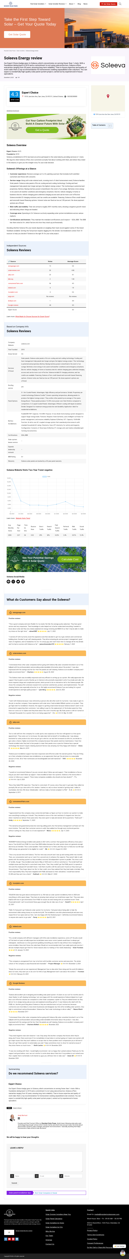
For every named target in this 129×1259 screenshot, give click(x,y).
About (71, 4)
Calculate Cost (70, 559)
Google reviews (13, 305)
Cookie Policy (92, 1239)
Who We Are (50, 1231)
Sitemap (49, 1240)
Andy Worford (22, 1115)
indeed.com (12, 288)
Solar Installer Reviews (57, 4)
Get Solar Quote (109, 4)
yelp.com (11, 275)
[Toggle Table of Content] (109, 125)
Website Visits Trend (23, 518)
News (85, 4)
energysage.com (13, 266)
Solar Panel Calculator (54, 1219)
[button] (108, 96)
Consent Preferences (95, 1243)
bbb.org (10, 279)
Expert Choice (17, 1108)
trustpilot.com (13, 292)
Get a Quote (42, 130)
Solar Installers (21, 51)
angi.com (11, 296)
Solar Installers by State (55, 1223)
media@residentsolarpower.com (106, 1214)
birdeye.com (12, 301)
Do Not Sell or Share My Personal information (104, 1247)
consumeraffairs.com (15, 283)
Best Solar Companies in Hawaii (46, 1193)
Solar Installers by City (54, 1227)
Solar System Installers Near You (58, 1214)
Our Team (49, 1236)
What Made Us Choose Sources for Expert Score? (32, 317)
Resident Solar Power (10, 51)
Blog (79, 4)
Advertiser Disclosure (13, 111)
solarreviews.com (14, 270)
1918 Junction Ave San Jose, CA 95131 (107, 114)
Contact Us (50, 1244)
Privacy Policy (92, 1230)
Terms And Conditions (95, 1235)
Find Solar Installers (37, 4)
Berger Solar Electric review (24, 1230)
